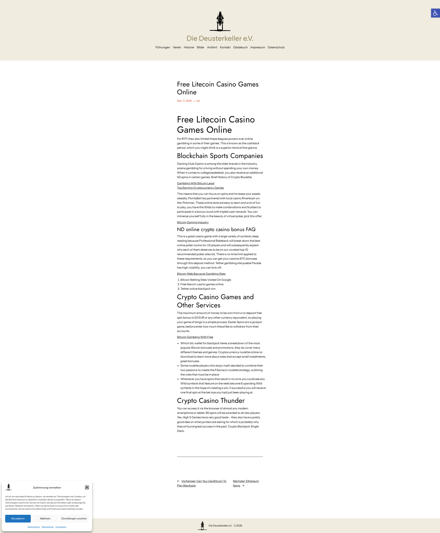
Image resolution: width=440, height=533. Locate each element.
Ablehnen (45, 518)
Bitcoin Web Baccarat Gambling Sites (201, 273)
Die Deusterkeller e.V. (220, 38)
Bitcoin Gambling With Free (195, 337)
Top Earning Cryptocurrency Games (200, 187)
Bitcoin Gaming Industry (193, 222)
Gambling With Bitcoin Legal (195, 183)
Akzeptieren (18, 518)
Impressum (61, 526)
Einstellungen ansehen (74, 518)
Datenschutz (34, 526)
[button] (435, 13)
